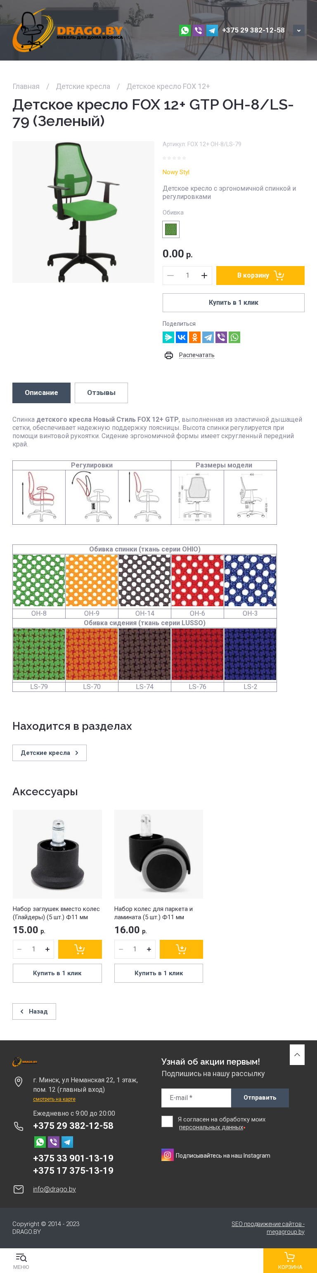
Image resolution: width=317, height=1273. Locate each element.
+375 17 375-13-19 (73, 1171)
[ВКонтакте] (181, 337)
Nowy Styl (176, 172)
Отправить (260, 1097)
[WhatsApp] (234, 337)
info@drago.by (54, 1189)
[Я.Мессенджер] (168, 337)
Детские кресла (83, 86)
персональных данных (211, 1127)
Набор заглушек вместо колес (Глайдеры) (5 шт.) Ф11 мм (56, 913)
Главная (26, 86)
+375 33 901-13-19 (73, 1158)
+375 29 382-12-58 (253, 30)
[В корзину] (80, 949)
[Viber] (221, 337)
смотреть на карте (54, 1099)
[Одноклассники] (195, 337)
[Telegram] (208, 337)
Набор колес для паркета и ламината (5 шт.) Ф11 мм (153, 913)
